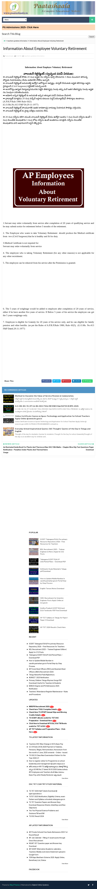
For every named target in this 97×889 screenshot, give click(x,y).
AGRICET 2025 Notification (39, 677)
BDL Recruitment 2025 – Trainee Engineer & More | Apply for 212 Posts (52, 551)
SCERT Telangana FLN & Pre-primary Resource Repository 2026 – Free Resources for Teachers (53, 541)
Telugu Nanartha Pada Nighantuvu (42, 675)
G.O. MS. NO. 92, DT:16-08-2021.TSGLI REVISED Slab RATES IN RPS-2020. (47, 406)
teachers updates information (17, 41)
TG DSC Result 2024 (36, 816)
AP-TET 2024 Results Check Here (53, 627)
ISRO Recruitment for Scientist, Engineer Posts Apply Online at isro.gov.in (52, 600)
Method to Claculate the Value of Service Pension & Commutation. (44, 396)
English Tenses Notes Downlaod (52, 588)
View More (65, 778)
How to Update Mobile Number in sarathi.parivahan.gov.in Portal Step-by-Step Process (53, 580)
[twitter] (88, 885)
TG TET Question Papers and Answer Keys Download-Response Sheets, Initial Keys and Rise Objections (47, 805)
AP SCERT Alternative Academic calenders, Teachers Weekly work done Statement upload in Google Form (47, 852)
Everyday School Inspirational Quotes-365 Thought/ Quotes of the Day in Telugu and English (52, 430)
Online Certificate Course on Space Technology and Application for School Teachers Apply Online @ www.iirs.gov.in (52, 417)
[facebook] (93, 885)
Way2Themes (15, 885)
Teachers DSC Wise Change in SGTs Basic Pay (46, 744)
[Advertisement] (48, 144)
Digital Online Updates (40, 885)
